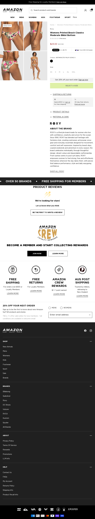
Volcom (6, 409)
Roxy (52, 29)
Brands (5, 378)
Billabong (6, 391)
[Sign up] (89, 315)
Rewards (6, 450)
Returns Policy (8, 486)
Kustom (6, 418)
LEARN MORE (13, 293)
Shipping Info (8, 490)
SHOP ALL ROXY (57, 171)
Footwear (7, 364)
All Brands (7, 427)
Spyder (5, 423)
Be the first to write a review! (48, 212)
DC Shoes (7, 405)
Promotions (7, 454)
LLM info (6, 458)
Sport (5, 369)
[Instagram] (90, 330)
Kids (4, 360)
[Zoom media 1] (11, 36)
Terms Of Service (10, 445)
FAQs (5, 477)
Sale (4, 373)
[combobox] (53, 10)
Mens (5, 351)
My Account (7, 481)
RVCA (5, 414)
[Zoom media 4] (35, 65)
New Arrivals (8, 347)
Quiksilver (6, 396)
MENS (54, 308)
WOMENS (67, 308)
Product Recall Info (10, 495)
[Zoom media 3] (11, 65)
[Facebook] (85, 330)
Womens (6, 356)
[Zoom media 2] (35, 36)
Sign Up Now (61, 2)
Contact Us (7, 472)
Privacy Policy (8, 441)
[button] (85, 10)
